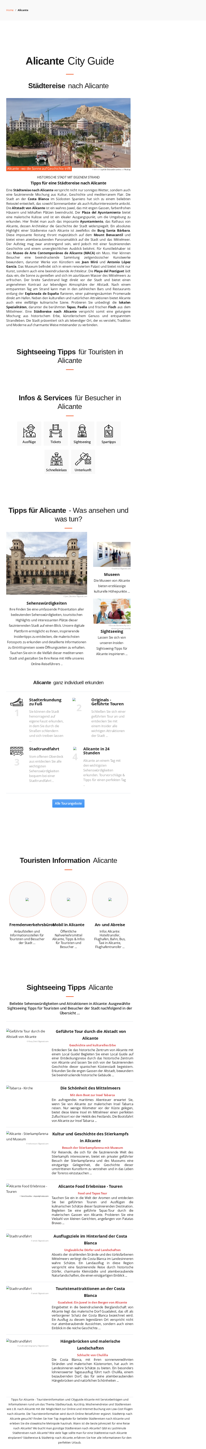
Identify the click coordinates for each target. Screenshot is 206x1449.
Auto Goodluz (26, 1196)
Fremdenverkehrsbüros (32, 924)
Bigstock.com (82, 596)
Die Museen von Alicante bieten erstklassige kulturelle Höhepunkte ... (112, 586)
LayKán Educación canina (111, 169)
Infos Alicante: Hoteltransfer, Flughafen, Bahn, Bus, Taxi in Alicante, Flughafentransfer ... (110, 939)
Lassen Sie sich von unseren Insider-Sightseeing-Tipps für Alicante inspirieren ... (112, 645)
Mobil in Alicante (68, 924)
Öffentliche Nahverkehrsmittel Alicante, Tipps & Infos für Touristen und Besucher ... (68, 939)
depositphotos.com (40, 1196)
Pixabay (127, 169)
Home (9, 10)
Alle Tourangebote (68, 803)
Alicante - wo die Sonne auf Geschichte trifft (39, 168)
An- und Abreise (110, 924)
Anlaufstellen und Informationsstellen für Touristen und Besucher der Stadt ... (27, 937)
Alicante (23, 10)
